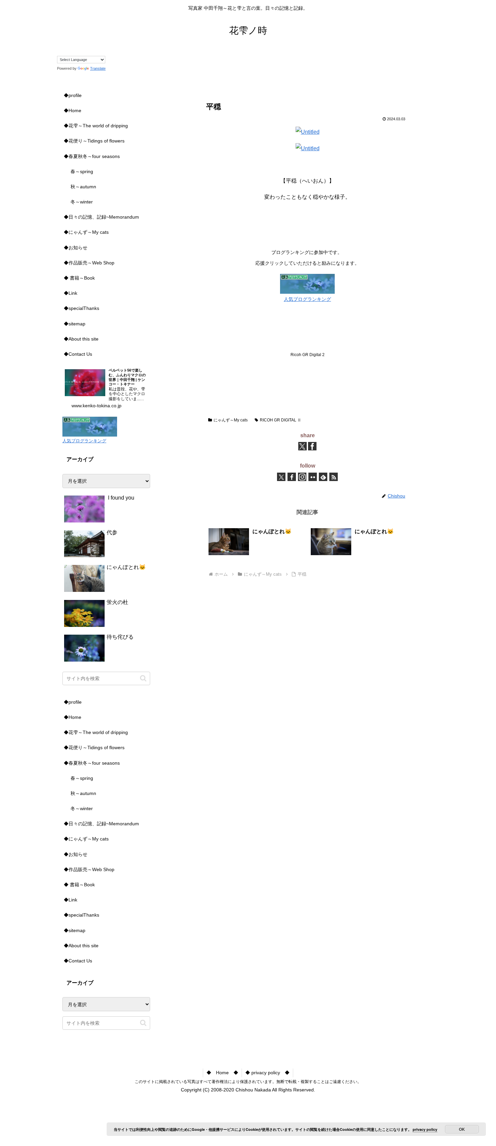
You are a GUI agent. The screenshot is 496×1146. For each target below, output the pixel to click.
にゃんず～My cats (231, 420)
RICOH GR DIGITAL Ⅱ (280, 420)
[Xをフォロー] (281, 477)
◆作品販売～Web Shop (89, 262)
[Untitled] (308, 132)
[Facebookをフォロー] (291, 477)
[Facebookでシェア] (312, 446)
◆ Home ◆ (222, 1072)
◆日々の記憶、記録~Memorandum (101, 217)
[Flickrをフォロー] (312, 477)
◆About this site (81, 339)
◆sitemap (74, 323)
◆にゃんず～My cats (86, 232)
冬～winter (82, 201)
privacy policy (425, 1129)
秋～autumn (83, 186)
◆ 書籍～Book (79, 278)
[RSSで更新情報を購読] (333, 477)
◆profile (73, 95)
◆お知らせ (75, 247)
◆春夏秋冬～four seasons (92, 156)
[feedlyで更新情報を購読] (323, 477)
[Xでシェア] (302, 446)
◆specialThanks (81, 308)
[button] (143, 678)
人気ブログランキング (307, 299)
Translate (98, 68)
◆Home (72, 110)
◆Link (70, 293)
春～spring (82, 171)
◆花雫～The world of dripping (96, 125)
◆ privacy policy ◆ (267, 1072)
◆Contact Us (78, 354)
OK (462, 1129)
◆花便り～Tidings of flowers (94, 141)
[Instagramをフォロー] (302, 477)
